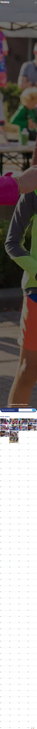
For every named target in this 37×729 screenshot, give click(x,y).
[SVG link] (36, 2)
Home (6, 406)
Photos (14, 406)
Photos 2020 (19, 406)
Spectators (10, 406)
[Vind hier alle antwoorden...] (27, 410)
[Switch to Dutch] (32, 728)
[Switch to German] (33, 728)
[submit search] (33, 410)
